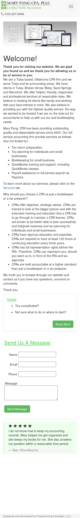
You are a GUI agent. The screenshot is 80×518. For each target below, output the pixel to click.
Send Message (17, 409)
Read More (63, 324)
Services (9, 188)
